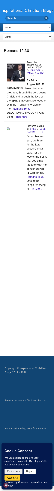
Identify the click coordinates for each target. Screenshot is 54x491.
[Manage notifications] (5, 485)
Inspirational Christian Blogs (27, 10)
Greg (33, 129)
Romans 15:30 (21, 108)
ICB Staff (35, 70)
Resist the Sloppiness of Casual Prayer (34, 64)
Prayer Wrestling (35, 125)
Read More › (22, 116)
